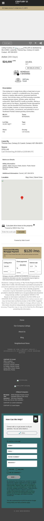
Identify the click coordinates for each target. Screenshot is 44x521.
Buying (11, 469)
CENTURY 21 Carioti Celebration (13, 402)
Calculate (21, 232)
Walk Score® (26, 240)
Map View (29, 177)
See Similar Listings (33, 68)
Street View (38, 177)
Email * (10, 451)
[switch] (30, 43)
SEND (13, 477)
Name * (10, 445)
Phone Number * (14, 456)
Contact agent (7, 43)
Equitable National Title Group (19, 396)
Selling (21, 469)
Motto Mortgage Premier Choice (20, 394)
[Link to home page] (22, 3)
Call (23, 433)
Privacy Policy (28, 349)
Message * (11, 462)
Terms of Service (22, 502)
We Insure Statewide (17, 398)
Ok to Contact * (15, 472)
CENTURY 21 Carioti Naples (12, 405)
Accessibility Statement (15, 351)
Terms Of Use (13, 349)
